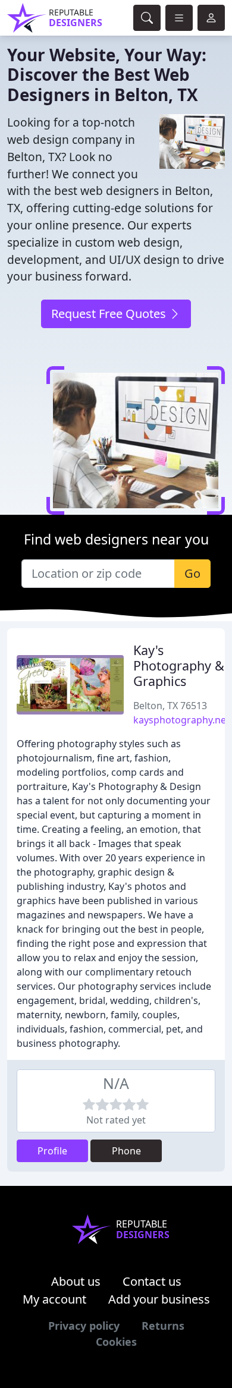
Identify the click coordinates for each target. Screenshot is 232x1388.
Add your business (159, 1299)
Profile (52, 1150)
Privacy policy (84, 1325)
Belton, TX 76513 (170, 705)
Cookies (116, 1342)
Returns (163, 1325)
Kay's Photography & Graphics (178, 665)
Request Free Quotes (110, 314)
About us (76, 1281)
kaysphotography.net (181, 719)
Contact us (152, 1281)
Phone (126, 1150)
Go (192, 573)
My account (54, 1299)
